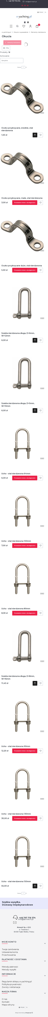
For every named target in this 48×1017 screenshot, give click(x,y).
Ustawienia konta (10, 952)
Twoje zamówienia (10, 949)
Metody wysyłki (9, 970)
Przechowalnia (9, 955)
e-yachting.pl (6, 32)
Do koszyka (35, 135)
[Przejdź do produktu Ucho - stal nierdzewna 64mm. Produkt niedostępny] (22, 443)
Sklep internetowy (23, 1012)
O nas (4, 999)
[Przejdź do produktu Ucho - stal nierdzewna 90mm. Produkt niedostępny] (22, 716)
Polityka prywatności (11, 984)
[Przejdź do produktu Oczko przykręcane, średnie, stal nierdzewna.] (22, 98)
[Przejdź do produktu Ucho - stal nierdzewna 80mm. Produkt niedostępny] (22, 578)
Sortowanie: (5, 56)
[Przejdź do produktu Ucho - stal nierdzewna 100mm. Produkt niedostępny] (22, 511)
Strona (19, 67)
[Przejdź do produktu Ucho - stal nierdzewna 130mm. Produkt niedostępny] (22, 784)
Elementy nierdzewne (38, 32)
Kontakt (5, 1002)
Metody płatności (10, 967)
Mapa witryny (8, 1005)
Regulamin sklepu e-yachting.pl (17, 981)
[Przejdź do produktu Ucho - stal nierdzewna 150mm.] (22, 851)
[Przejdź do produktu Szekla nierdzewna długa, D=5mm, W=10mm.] (22, 373)
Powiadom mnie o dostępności (24, 202)
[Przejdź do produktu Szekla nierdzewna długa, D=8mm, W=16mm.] (22, 646)
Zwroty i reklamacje (11, 987)
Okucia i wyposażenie (21, 32)
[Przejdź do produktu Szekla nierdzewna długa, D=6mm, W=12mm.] (22, 303)
